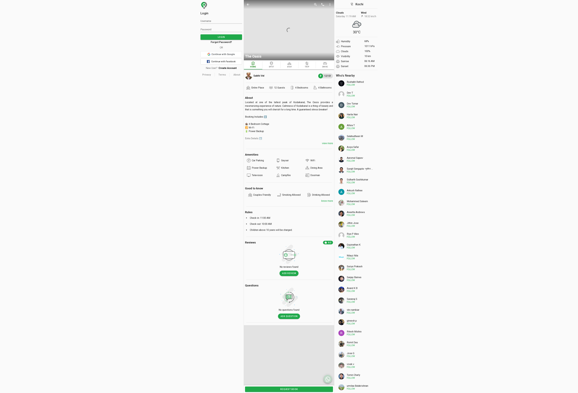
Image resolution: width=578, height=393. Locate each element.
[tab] (253, 64)
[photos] (289, 30)
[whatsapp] (327, 379)
